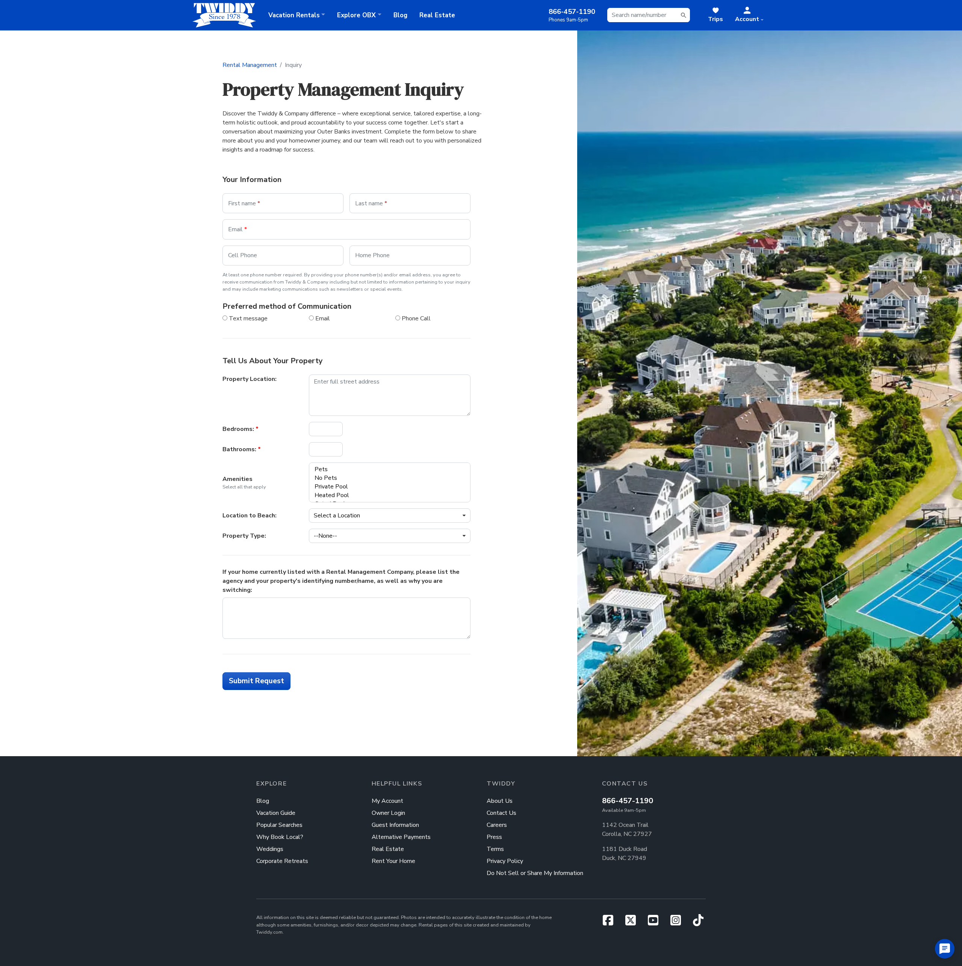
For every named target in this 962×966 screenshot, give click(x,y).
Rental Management (249, 65)
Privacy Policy (505, 861)
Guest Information (395, 825)
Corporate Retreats (282, 861)
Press (494, 837)
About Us (500, 801)
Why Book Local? (279, 837)
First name (244, 203)
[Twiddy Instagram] (678, 923)
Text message (247, 318)
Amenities (237, 479)
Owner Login (388, 813)
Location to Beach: (249, 515)
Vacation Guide (275, 813)
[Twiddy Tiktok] (698, 923)
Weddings (269, 849)
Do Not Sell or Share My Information (535, 873)
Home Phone (372, 255)
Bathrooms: (241, 449)
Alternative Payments (401, 837)
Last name (371, 203)
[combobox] (648, 15)
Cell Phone (242, 255)
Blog (400, 15)
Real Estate (437, 15)
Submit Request (256, 681)
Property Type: (244, 536)
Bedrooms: (240, 429)
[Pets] (386, 469)
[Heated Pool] (386, 495)
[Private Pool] (386, 486)
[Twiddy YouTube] (656, 923)
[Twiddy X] (633, 923)
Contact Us (501, 813)
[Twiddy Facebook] (611, 923)
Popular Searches (279, 825)
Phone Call (415, 318)
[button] (749, 15)
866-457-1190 (627, 801)
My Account (387, 801)
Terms (495, 849)
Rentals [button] (294, 15)
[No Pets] (386, 478)
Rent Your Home (393, 861)
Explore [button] (356, 15)
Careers (497, 825)
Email (237, 229)
